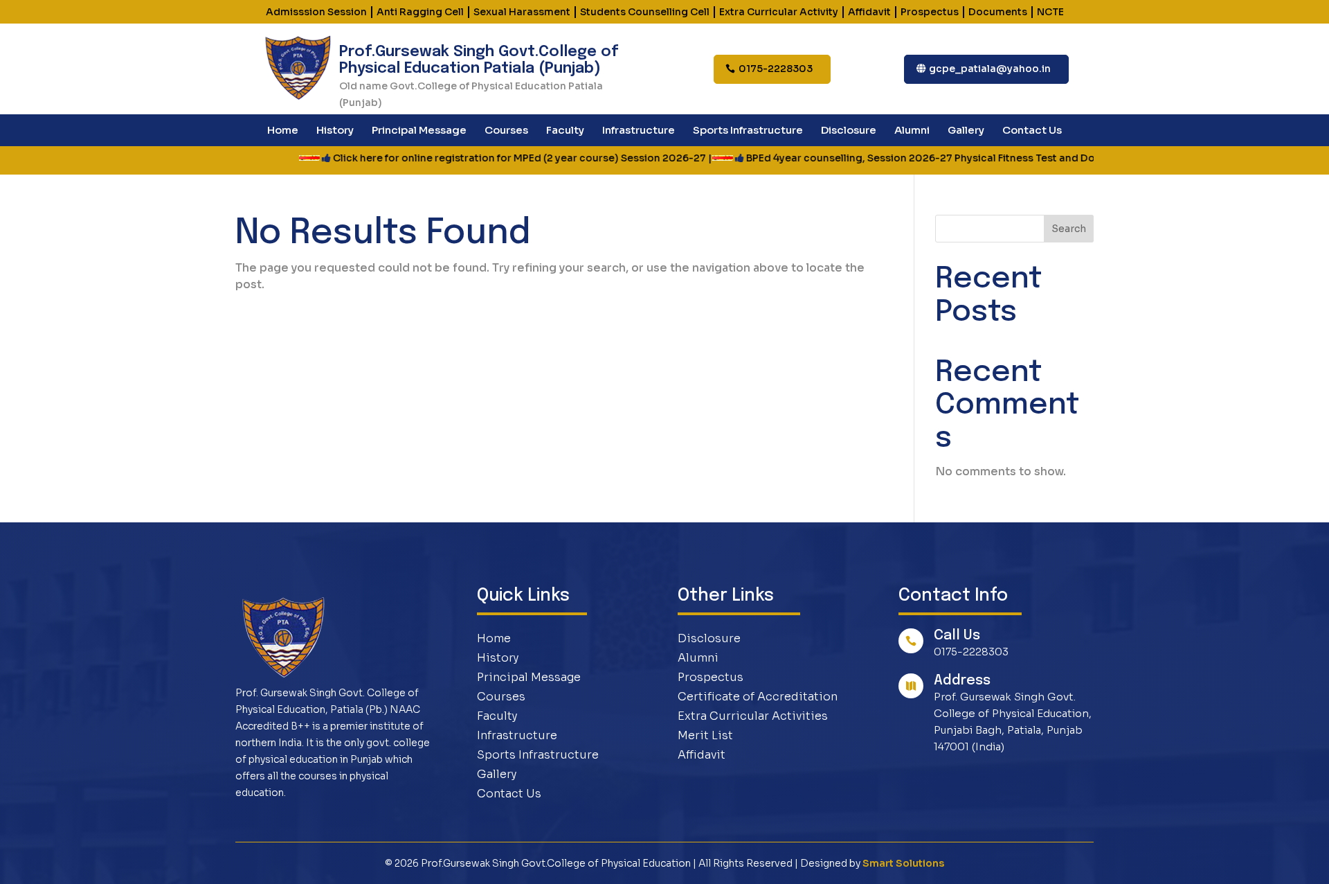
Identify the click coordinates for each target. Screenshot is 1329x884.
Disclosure (848, 130)
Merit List (705, 735)
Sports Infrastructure (748, 130)
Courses (506, 130)
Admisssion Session (316, 12)
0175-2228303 (776, 68)
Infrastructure (638, 130)
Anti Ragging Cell (420, 12)
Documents (997, 12)
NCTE (1050, 12)
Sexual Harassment (521, 12)
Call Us (957, 635)
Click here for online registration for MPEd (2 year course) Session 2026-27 (479, 158)
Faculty (565, 130)
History (335, 130)
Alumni (912, 130)
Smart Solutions (903, 863)
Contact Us (1032, 130)
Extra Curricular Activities (753, 716)
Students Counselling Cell (644, 12)
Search (1068, 228)
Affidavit (869, 12)
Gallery (966, 130)
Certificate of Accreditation (758, 696)
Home (282, 130)
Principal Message (419, 130)
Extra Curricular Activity (778, 12)
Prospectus (930, 12)
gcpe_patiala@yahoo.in (990, 68)
